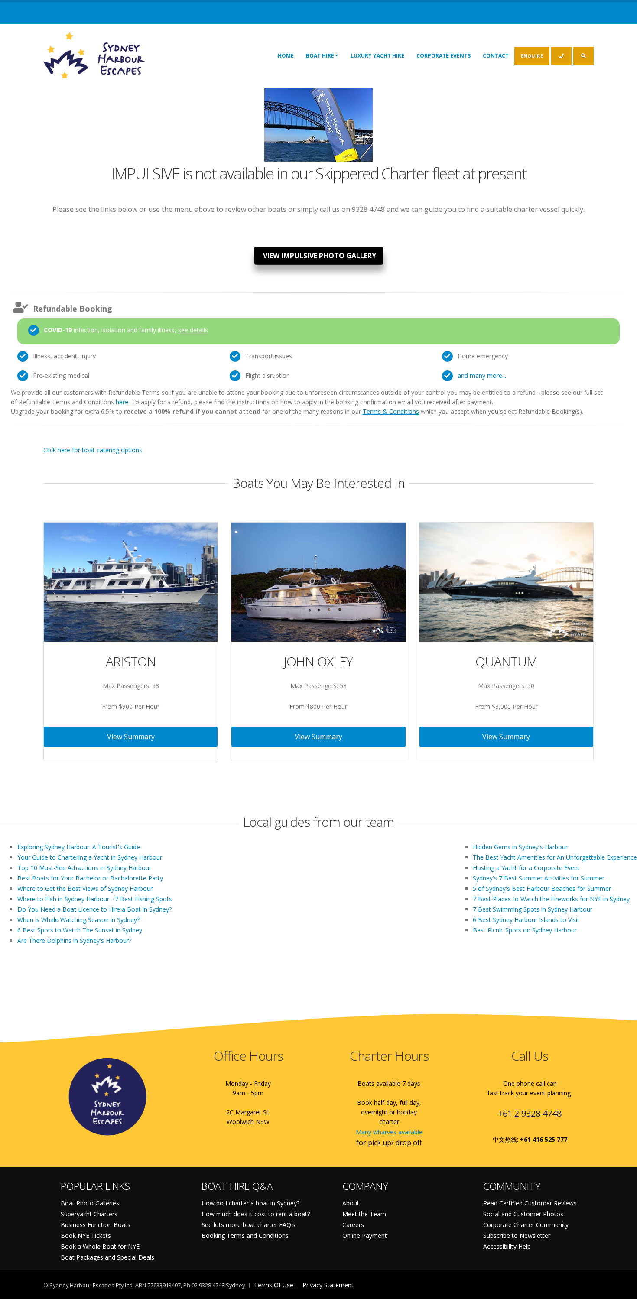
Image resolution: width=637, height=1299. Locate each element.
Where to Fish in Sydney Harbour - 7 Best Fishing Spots (94, 899)
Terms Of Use (273, 1285)
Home (286, 55)
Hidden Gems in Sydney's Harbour (520, 847)
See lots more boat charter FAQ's (249, 1225)
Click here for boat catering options (92, 450)
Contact (496, 55)
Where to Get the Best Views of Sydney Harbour (85, 888)
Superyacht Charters (89, 1214)
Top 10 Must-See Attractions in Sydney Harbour (84, 868)
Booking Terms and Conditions (245, 1235)
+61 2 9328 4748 (530, 1113)
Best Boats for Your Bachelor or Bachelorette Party (90, 878)
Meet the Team (364, 1214)
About (350, 1203)
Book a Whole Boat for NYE (100, 1246)
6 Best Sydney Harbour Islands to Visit (526, 920)
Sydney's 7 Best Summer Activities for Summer (538, 878)
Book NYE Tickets (86, 1235)
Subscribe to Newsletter (516, 1235)
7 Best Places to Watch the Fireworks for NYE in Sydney (551, 899)
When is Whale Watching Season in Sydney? (78, 920)
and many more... (482, 375)
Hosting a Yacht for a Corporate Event (526, 868)
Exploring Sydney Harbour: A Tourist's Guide (78, 847)
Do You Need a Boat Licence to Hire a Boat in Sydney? (94, 909)
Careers (353, 1225)
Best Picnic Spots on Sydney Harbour (525, 930)
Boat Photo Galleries (90, 1203)
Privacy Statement (328, 1285)
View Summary (131, 736)
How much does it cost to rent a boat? (256, 1214)
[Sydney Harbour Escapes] (94, 55)
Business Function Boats (95, 1225)
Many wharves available (389, 1132)
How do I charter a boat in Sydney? (250, 1203)
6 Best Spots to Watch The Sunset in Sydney (79, 930)
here (122, 402)
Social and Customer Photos (523, 1214)
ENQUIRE (532, 55)
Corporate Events (443, 55)
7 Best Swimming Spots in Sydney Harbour (532, 909)
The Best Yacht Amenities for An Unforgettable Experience (555, 857)
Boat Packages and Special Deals (107, 1257)
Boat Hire (320, 55)
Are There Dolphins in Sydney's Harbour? (74, 940)
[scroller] (622, 1288)
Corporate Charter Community (526, 1225)
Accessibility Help (507, 1246)
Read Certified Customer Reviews (530, 1203)
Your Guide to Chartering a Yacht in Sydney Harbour (89, 857)
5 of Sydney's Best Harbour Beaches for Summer (542, 888)
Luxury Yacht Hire (377, 55)
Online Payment (364, 1235)
